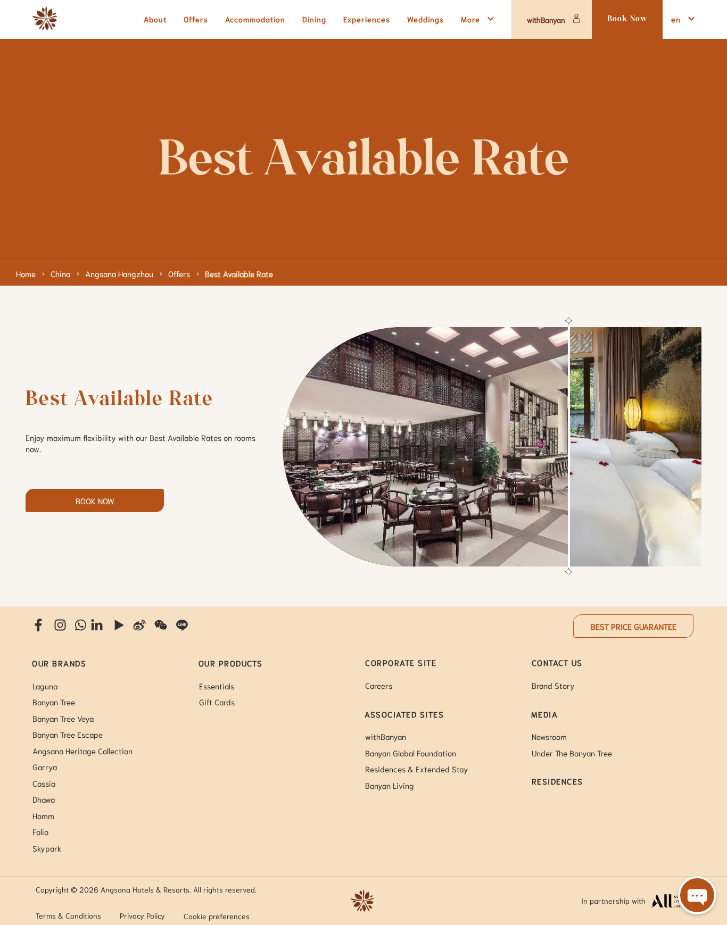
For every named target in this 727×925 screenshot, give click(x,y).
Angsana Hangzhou (119, 273)
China (60, 273)
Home (26, 273)
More (470, 19)
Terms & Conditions (68, 915)
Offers (179, 273)
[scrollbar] (567, 447)
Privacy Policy (142, 915)
